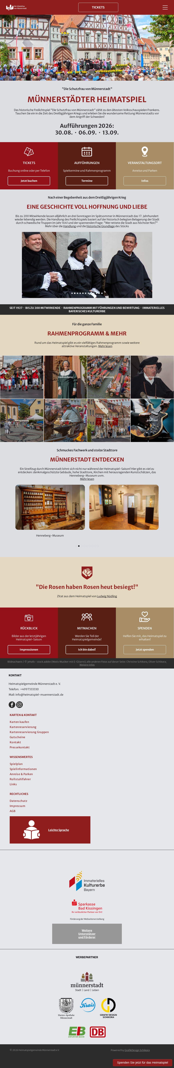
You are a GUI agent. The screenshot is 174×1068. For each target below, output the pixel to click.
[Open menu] (165, 7)
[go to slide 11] (99, 293)
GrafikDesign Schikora (137, 1050)
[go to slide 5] (83, 293)
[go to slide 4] (80, 293)
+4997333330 (29, 689)
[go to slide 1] (72, 293)
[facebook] (12, 705)
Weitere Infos (87, 664)
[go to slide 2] (74, 293)
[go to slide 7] (88, 293)
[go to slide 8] (91, 293)
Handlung (69, 226)
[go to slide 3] (77, 293)
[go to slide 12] (102, 293)
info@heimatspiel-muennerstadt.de (39, 694)
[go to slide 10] (96, 293)
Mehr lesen (105, 346)
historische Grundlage (100, 226)
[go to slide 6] (85, 293)
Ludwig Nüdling (107, 596)
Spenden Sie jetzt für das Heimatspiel (142, 1062)
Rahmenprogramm (77, 308)
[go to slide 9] (93, 293)
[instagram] (19, 705)
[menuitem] (87, 721)
